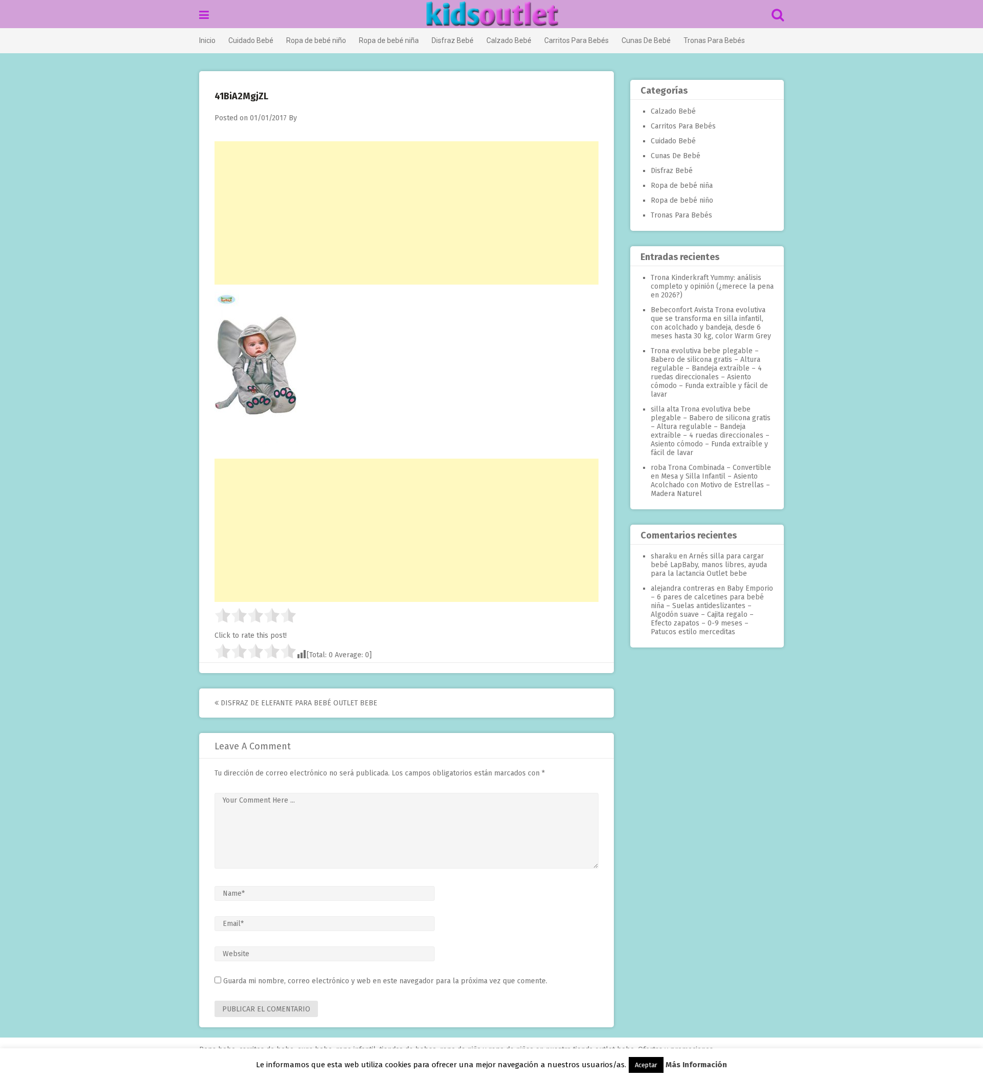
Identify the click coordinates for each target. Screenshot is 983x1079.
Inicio (207, 40)
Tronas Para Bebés (714, 40)
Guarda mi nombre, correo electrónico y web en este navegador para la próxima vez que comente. (385, 981)
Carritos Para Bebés (576, 40)
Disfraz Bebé (453, 40)
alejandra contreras (683, 588)
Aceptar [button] (646, 1065)
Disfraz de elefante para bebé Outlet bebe (298, 703)
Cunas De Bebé (646, 40)
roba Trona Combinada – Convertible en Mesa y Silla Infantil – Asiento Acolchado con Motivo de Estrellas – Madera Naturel (711, 480)
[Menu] (204, 15)
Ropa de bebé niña (389, 40)
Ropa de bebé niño (316, 40)
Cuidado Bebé (250, 40)
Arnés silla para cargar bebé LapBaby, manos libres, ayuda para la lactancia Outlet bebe (709, 565)
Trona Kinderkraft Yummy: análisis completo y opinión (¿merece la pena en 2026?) (712, 286)
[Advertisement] (407, 213)
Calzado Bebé (508, 40)
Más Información (696, 1064)
